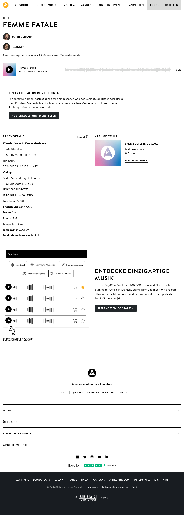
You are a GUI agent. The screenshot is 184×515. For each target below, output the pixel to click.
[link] (6, 5)
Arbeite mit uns (15, 445)
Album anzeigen (136, 160)
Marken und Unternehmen (100, 5)
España (58, 479)
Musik (7, 410)
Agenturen (77, 392)
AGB (134, 486)
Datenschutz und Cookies (115, 486)
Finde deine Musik (17, 433)
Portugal (98, 479)
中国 (165, 479)
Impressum (92, 486)
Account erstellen (164, 5)
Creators (122, 392)
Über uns (10, 422)
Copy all (81, 137)
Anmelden (136, 5)
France (72, 479)
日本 (156, 479)
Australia (22, 479)
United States (141, 479)
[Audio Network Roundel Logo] (92, 373)
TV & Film (68, 5)
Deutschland (41, 479)
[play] (9, 69)
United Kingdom (119, 479)
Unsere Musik (46, 5)
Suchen (25, 5)
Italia (84, 479)
